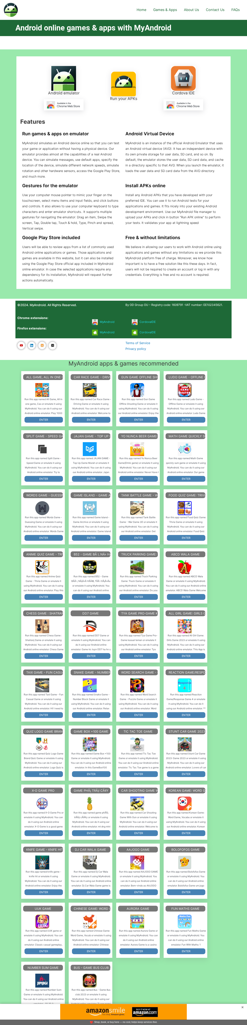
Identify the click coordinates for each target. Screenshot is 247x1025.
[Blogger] (42, 345)
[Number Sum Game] (42, 980)
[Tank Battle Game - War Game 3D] (137, 508)
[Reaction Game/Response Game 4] (184, 685)
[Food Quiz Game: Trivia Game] (184, 508)
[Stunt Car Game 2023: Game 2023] (184, 744)
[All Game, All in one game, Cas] (42, 390)
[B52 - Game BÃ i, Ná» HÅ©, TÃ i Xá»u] (89, 567)
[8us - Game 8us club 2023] (89, 980)
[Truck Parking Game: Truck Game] (137, 567)
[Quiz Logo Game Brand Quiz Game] (42, 744)
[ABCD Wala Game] (184, 567)
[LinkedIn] (32, 345)
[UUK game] (42, 921)
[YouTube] (21, 345)
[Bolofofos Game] (184, 862)
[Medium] (52, 346)
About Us (191, 10)
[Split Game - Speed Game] (42, 449)
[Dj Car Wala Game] (89, 862)
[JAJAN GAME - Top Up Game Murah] (89, 449)
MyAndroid (107, 322)
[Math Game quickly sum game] (184, 449)
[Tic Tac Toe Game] (137, 744)
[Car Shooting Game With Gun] (137, 803)
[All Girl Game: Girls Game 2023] (184, 626)
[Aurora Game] (137, 921)
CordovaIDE (148, 322)
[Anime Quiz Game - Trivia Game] (42, 567)
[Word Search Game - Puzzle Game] (137, 685)
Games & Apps (165, 10)
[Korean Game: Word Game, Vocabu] (184, 803)
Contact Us (215, 10)
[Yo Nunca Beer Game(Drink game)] (137, 449)
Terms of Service (137, 343)
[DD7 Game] (89, 626)
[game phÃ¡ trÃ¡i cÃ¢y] (89, 803)
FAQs (235, 10)
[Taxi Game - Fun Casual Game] (42, 685)
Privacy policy (135, 349)
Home (141, 10)
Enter (43, 419)
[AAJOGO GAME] (137, 862)
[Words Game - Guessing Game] (42, 508)
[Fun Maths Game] (184, 921)
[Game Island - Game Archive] (89, 508)
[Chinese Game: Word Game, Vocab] (89, 921)
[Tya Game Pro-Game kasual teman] (137, 626)
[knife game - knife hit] (42, 862)
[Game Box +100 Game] (89, 744)
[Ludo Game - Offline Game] (184, 390)
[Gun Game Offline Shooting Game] (137, 390)
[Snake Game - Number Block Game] (89, 685)
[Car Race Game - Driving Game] (89, 390)
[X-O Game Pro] (42, 803)
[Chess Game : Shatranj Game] (42, 626)
